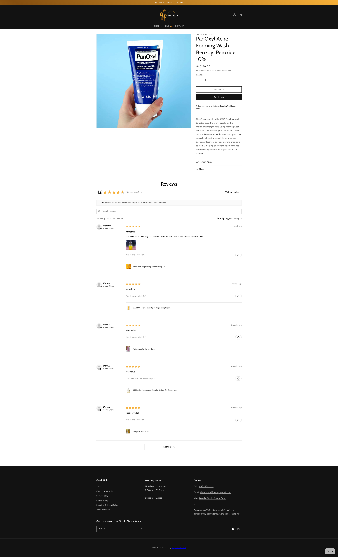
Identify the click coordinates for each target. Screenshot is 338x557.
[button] (99, 15)
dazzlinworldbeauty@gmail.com (215, 492)
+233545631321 (206, 486)
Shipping (210, 70)
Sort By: (221, 218)
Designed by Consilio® (179, 548)
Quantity (199, 75)
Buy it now (219, 97)
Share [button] (201, 169)
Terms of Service (103, 509)
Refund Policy (102, 500)
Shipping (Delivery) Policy (107, 505)
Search (99, 486)
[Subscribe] (141, 529)
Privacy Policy (102, 496)
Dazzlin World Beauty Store (212, 498)
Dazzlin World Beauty (164, 548)
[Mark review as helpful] (238, 255)
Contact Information (105, 491)
